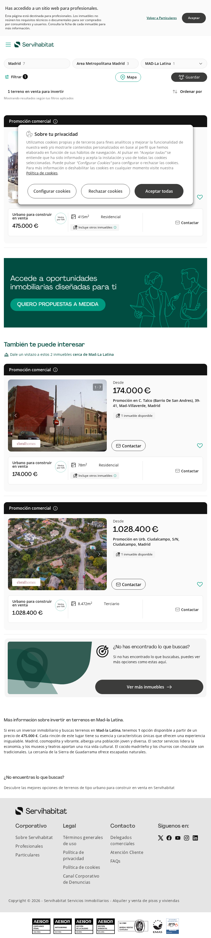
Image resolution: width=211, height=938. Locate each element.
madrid (16, 63)
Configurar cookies (52, 191)
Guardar (193, 77)
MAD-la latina (160, 63)
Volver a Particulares (162, 18)
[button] (16, 167)
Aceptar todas (159, 191)
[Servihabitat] (35, 44)
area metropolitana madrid (103, 63)
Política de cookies (42, 173)
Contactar (189, 222)
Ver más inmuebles (145, 687)
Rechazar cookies (105, 191)
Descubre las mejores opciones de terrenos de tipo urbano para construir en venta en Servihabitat (89, 787)
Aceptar (194, 18)
